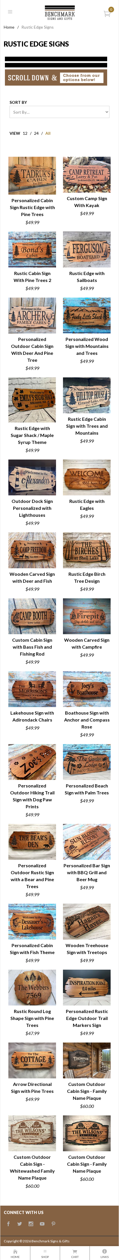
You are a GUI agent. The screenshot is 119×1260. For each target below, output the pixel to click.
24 (36, 133)
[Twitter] (19, 1224)
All (48, 133)
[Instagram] (31, 1224)
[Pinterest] (53, 1224)
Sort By (18, 102)
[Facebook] (8, 1224)
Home (9, 27)
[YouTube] (42, 1224)
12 (25, 133)
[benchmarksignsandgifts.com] (59, 11)
